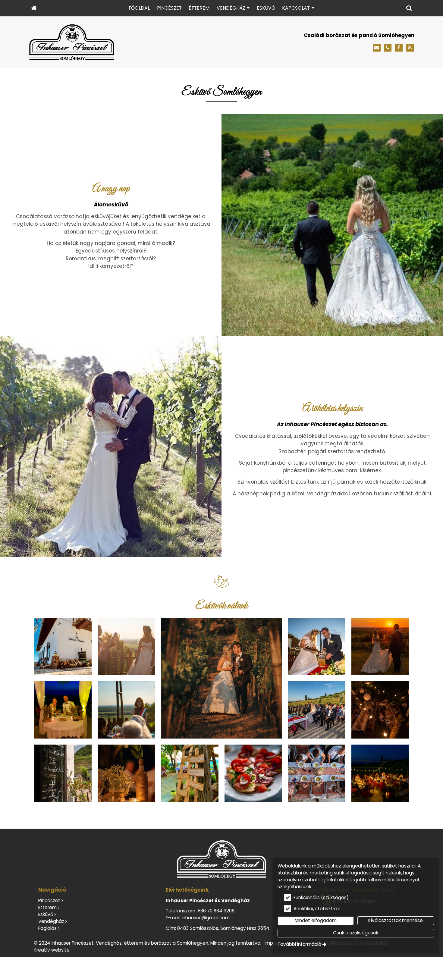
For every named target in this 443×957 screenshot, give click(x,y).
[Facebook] (399, 47)
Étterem (47, 907)
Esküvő (45, 914)
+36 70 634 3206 (215, 911)
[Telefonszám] (387, 47)
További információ (299, 944)
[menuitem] (34, 8)
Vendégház (51, 921)
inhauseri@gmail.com (206, 918)
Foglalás (47, 928)
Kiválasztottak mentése (395, 920)
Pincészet (49, 900)
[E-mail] (377, 47)
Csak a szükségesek (355, 933)
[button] (409, 8)
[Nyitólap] (34, 8)
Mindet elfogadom (316, 920)
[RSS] (409, 47)
